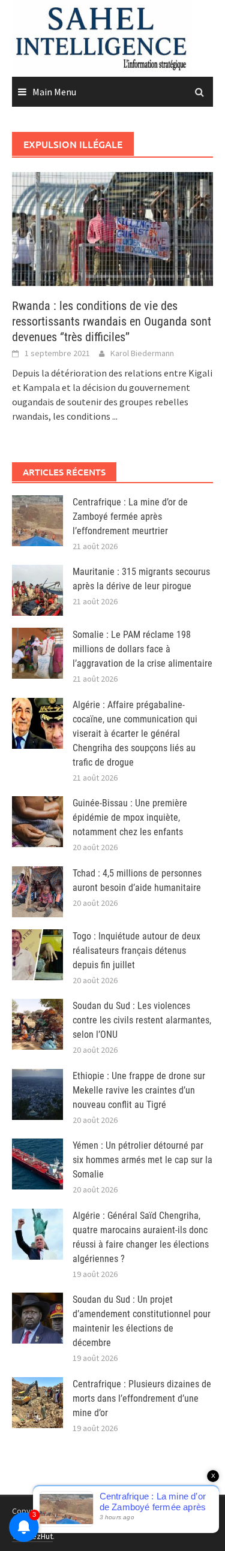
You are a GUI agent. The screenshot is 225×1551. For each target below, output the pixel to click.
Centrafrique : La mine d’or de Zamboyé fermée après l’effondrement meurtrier (130, 516)
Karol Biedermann (142, 353)
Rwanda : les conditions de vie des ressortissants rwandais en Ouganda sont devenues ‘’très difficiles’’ (111, 321)
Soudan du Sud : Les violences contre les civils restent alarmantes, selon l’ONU (142, 1020)
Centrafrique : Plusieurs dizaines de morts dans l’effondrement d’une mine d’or (142, 1398)
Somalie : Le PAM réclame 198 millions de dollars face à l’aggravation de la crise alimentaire (142, 649)
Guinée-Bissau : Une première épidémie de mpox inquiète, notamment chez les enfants (130, 817)
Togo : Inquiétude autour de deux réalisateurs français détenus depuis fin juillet (136, 950)
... (115, 416)
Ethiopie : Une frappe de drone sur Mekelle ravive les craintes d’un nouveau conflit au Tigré (139, 1090)
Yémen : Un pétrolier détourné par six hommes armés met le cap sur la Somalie (142, 1160)
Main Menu (54, 92)
